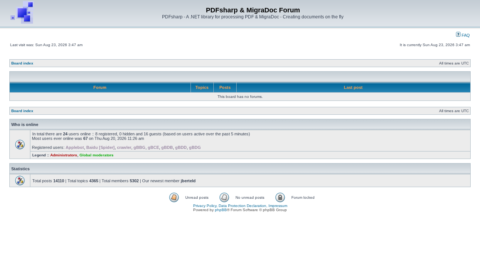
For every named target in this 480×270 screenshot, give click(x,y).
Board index (22, 63)
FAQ (465, 35)
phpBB (221, 210)
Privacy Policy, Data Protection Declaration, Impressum (240, 206)
